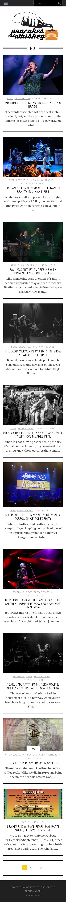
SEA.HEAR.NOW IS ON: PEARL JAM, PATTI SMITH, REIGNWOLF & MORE (33, 828)
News (10, 98)
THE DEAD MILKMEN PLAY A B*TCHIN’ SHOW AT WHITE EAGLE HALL (33, 353)
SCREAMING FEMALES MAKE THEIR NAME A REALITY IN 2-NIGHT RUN (33, 189)
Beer (12, 180)
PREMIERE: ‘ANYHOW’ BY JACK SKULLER (33, 762)
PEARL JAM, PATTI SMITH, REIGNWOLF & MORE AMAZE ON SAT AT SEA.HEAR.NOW (33, 686)
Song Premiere (28, 754)
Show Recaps (22, 98)
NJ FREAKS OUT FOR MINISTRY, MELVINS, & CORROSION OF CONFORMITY (33, 516)
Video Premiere (48, 754)
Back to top (32, 895)
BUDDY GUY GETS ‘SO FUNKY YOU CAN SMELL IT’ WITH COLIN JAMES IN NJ (32, 434)
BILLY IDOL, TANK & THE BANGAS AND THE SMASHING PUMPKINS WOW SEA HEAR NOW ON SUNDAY (33, 603)
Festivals (22, 180)
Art (7, 754)
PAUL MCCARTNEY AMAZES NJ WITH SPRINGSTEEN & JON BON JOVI (33, 271)
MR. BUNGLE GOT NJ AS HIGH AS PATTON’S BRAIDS (33, 104)
